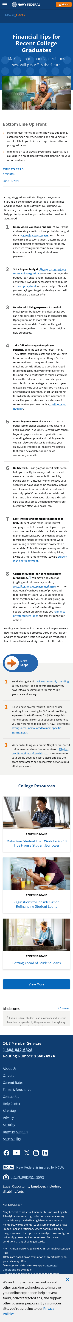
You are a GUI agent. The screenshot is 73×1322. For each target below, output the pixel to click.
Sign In (65, 4)
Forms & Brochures (17, 1089)
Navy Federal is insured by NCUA (40, 1167)
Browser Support (15, 1131)
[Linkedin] (45, 1152)
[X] (26, 1152)
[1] (30, 576)
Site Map (9, 1110)
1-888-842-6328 (17, 1049)
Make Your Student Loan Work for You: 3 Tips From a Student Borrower (37, 843)
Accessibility (12, 1138)
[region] (36, 1298)
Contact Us (11, 1096)
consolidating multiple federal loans (34, 586)
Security (9, 1124)
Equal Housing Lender (28, 1177)
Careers (8, 1075)
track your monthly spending (52, 681)
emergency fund (26, 286)
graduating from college (34, 235)
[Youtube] (16, 1152)
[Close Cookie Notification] (67, 1279)
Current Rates (13, 1082)
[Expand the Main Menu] (4, 4)
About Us (9, 1068)
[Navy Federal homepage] (25, 4)
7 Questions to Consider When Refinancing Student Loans (36, 904)
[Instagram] (36, 1152)
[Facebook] (6, 1152)
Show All (64, 1008)
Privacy (8, 1117)
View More (44, 985)
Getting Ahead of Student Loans (36, 963)
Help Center (11, 1103)
